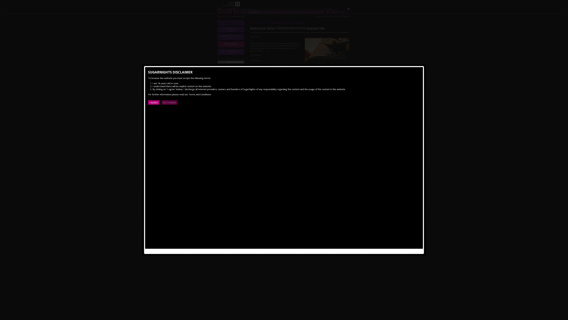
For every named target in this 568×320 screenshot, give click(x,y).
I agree (154, 102)
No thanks (169, 102)
